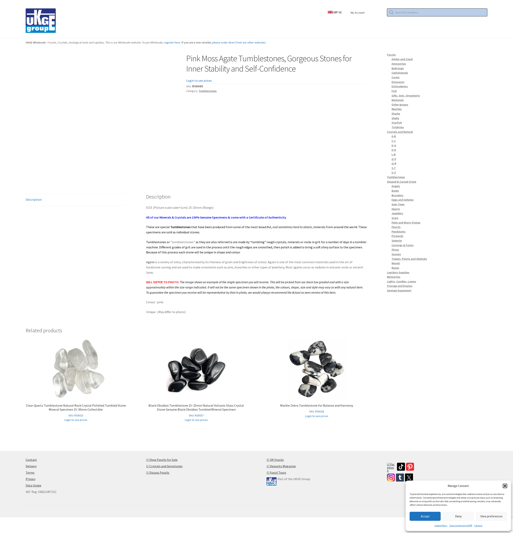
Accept (425, 516)
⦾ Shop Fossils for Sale (162, 460)
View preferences (491, 516)
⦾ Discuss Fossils (157, 473)
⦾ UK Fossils (275, 460)
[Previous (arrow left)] (4, 527)
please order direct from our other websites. (239, 42)
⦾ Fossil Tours (276, 473)
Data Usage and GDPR (460, 525)
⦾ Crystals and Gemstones (164, 466)
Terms (30, 473)
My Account (358, 12)
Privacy (30, 479)
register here (172, 42)
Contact (478, 525)
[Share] (23, 521)
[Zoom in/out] (4, 521)
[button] (505, 486)
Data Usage (33, 485)
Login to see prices (199, 81)
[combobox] (337, 12)
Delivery (31, 466)
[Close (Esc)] (33, 521)
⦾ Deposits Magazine (281, 466)
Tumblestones (208, 91)
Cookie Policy (440, 525)
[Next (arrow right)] (14, 527)
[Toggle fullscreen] (14, 521)
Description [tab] (34, 199)
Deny (458, 516)
